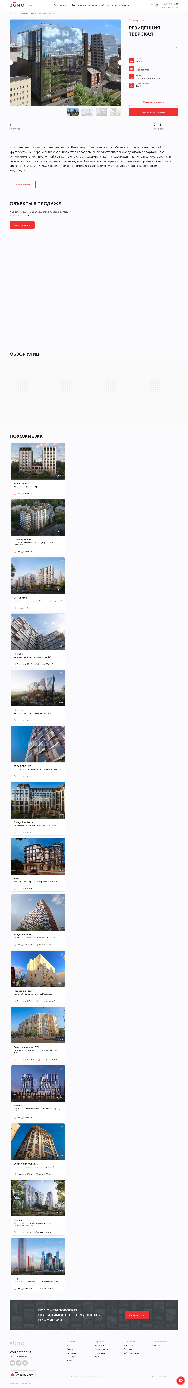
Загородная (60, 5)
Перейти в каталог (22, 225)
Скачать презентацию (153, 102)
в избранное (138, 21)
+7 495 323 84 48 (20, 1352)
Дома (69, 1345)
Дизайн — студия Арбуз (160, 1377)
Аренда (70, 1360)
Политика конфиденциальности (90, 1377)
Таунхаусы (71, 1353)
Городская (78, 5)
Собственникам (131, 1353)
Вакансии (128, 1349)
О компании (109, 5)
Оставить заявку (137, 1315)
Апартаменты (101, 1349)
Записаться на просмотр (153, 112)
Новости (156, 1345)
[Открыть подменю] (30, 5)
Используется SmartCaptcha (20, 1383)
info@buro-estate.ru (19, 1356)
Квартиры (71, 1356)
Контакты (123, 5)
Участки (70, 1349)
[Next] (120, 62)
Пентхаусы (100, 1353)
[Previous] (10, 62)
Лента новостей (160, 1341)
